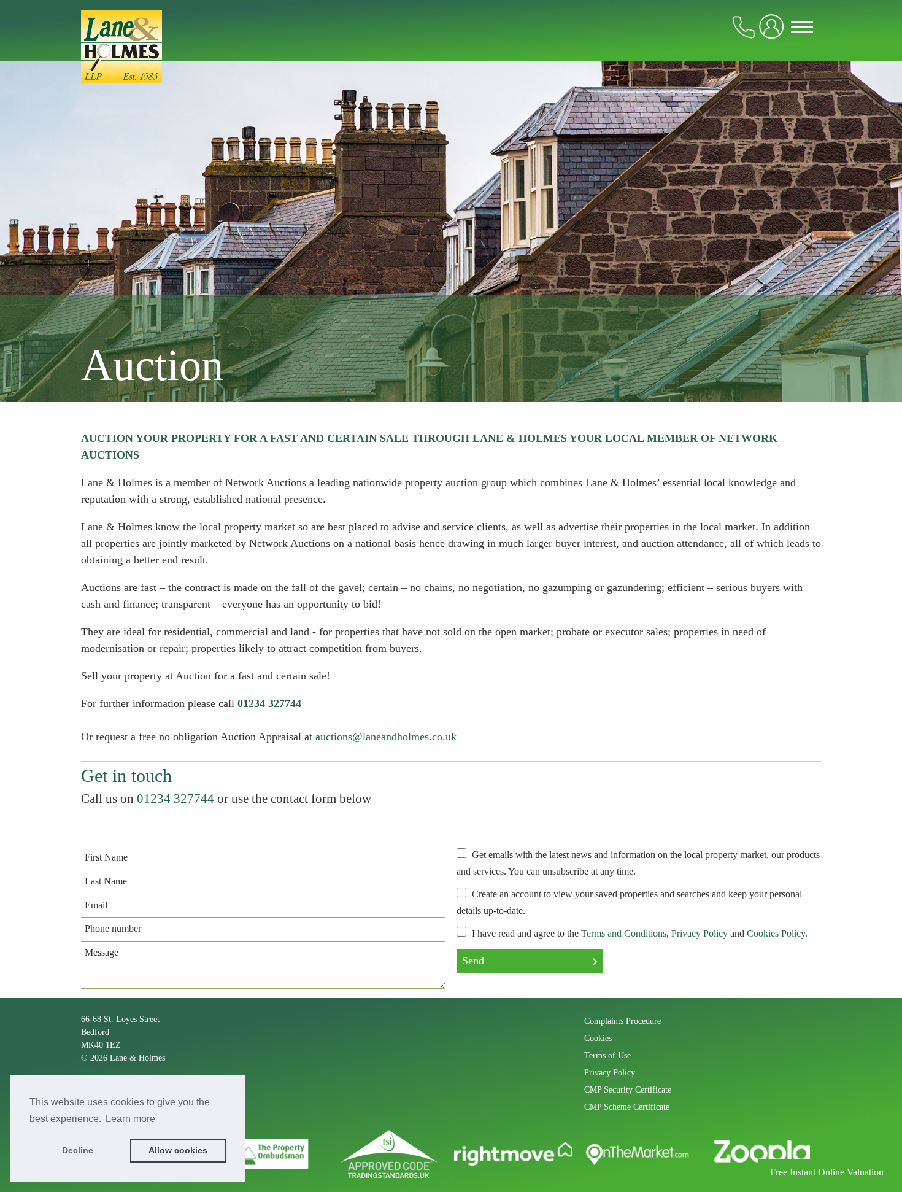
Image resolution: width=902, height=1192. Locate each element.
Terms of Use (607, 1055)
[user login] (773, 32)
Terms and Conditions (623, 933)
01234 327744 (175, 798)
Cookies (598, 1038)
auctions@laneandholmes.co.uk (386, 736)
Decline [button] (77, 1150)
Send (473, 960)
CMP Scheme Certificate (626, 1107)
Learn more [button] (130, 1118)
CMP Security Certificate (627, 1089)
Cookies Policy (776, 933)
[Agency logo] (451, 62)
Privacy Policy (699, 933)
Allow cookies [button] (177, 1150)
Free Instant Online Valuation (827, 1172)
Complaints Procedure (622, 1021)
